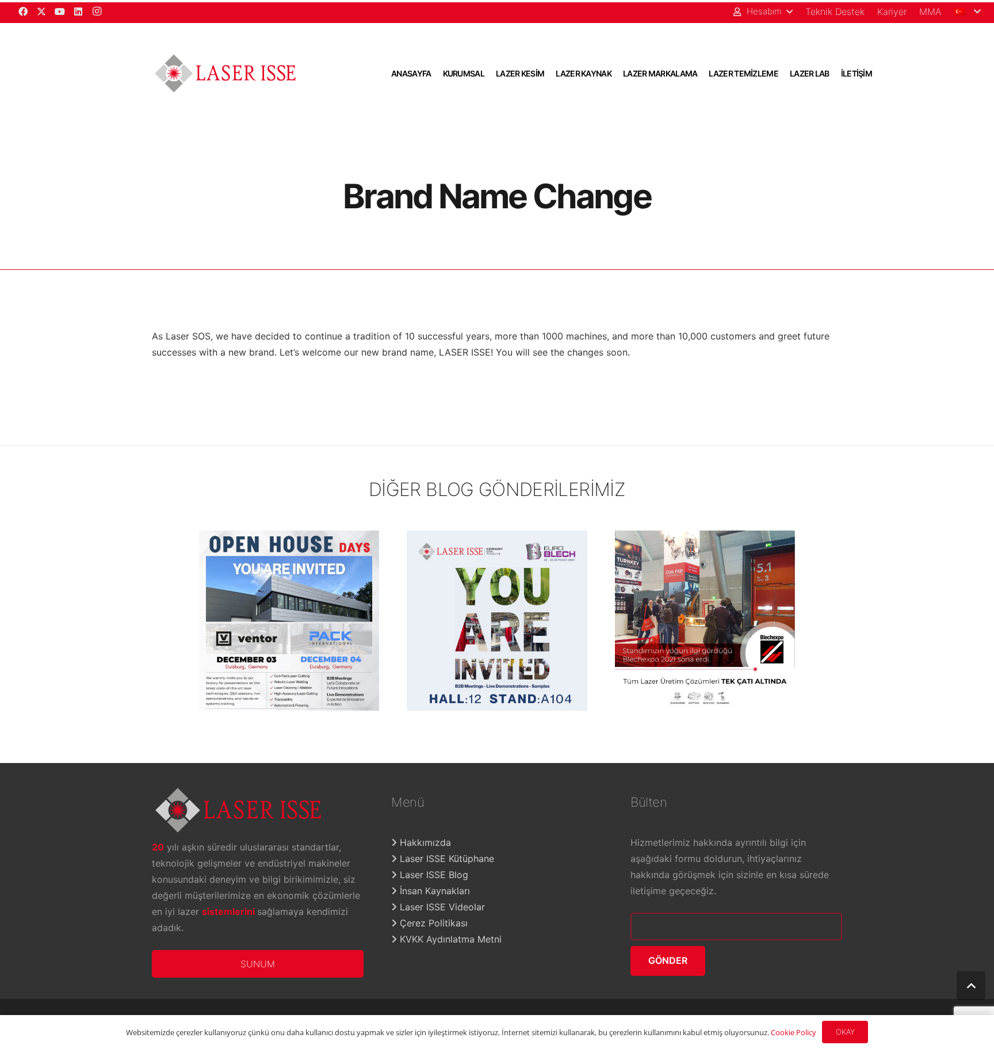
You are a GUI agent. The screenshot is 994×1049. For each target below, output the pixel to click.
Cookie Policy (793, 1032)
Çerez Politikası (432, 923)
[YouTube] (60, 11)
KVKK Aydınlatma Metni (449, 939)
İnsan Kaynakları (433, 891)
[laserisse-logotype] (225, 73)
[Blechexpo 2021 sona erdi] (705, 621)
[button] (762, 11)
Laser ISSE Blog (432, 874)
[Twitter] (41, 11)
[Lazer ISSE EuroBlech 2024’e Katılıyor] (497, 621)
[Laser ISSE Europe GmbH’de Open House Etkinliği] (289, 621)
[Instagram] (96, 11)
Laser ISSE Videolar (441, 907)
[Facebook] (23, 11)
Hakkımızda (424, 842)
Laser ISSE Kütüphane (445, 858)
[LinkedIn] (78, 11)
